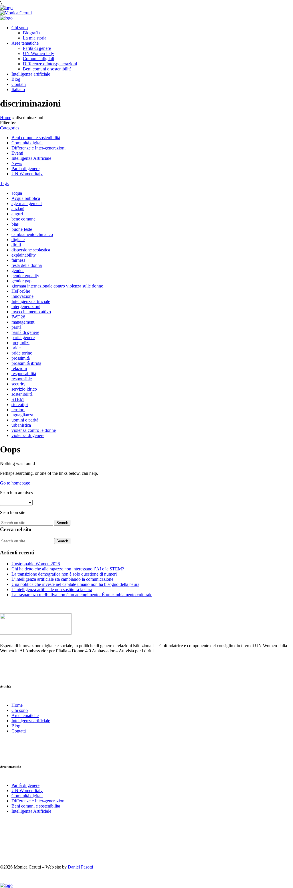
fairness (18, 260)
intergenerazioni (25, 306)
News (16, 163)
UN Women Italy (38, 53)
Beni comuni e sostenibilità (47, 68)
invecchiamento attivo (31, 311)
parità (16, 327)
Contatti (18, 84)
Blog (15, 79)
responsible (21, 378)
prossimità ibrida (26, 363)
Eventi (17, 153)
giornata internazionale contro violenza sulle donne (57, 285)
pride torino (21, 353)
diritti (16, 244)
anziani (17, 208)
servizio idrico (24, 389)
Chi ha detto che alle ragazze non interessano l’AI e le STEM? (67, 568)
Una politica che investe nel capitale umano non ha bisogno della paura (75, 584)
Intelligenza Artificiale (31, 158)
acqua (16, 193)
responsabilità (23, 373)
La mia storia (34, 38)
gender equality (25, 275)
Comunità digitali (38, 58)
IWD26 (18, 316)
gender (17, 270)
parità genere (23, 337)
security (18, 383)
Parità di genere (37, 48)
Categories (9, 127)
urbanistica (21, 425)
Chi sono (19, 27)
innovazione (22, 296)
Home (5, 117)
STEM (17, 399)
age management (26, 203)
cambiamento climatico (32, 234)
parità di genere (25, 332)
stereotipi (19, 404)
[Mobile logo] (6, 885)
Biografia (31, 32)
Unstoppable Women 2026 (35, 563)
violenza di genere (27, 435)
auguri (17, 213)
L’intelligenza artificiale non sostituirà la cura (51, 589)
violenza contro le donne (33, 430)
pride (16, 347)
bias (15, 224)
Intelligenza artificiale (30, 74)
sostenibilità (22, 394)
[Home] (6, 7)
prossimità (20, 358)
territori (18, 409)
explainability (23, 255)
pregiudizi (20, 342)
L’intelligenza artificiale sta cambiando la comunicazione (62, 579)
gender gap (21, 280)
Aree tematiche (25, 43)
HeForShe (20, 291)
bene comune (23, 218)
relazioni (19, 368)
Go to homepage (15, 483)
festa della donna (26, 265)
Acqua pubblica (25, 198)
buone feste (21, 229)
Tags (4, 183)
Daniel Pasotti (80, 867)
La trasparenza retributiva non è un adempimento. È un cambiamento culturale (81, 594)
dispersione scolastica (30, 249)
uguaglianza (22, 414)
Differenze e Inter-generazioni (50, 63)
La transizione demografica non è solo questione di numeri (64, 574)
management (22, 322)
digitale (18, 239)
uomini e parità (24, 420)
